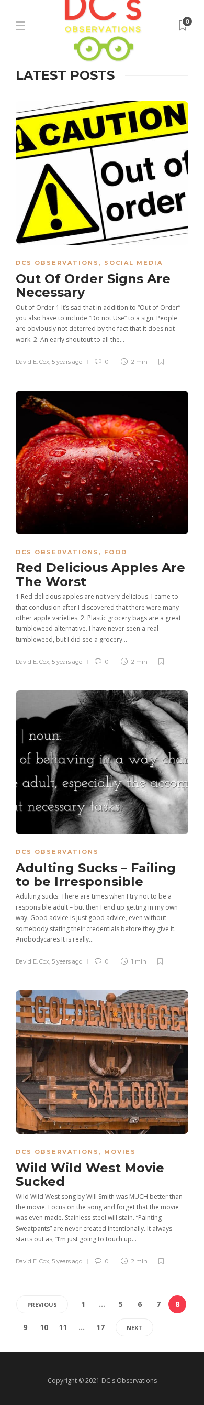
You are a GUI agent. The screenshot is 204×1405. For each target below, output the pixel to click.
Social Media (133, 262)
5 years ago (67, 361)
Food (115, 552)
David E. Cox (32, 361)
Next (134, 1328)
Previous (42, 1305)
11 (63, 1327)
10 (44, 1327)
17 (100, 1327)
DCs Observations (57, 262)
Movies (120, 1151)
